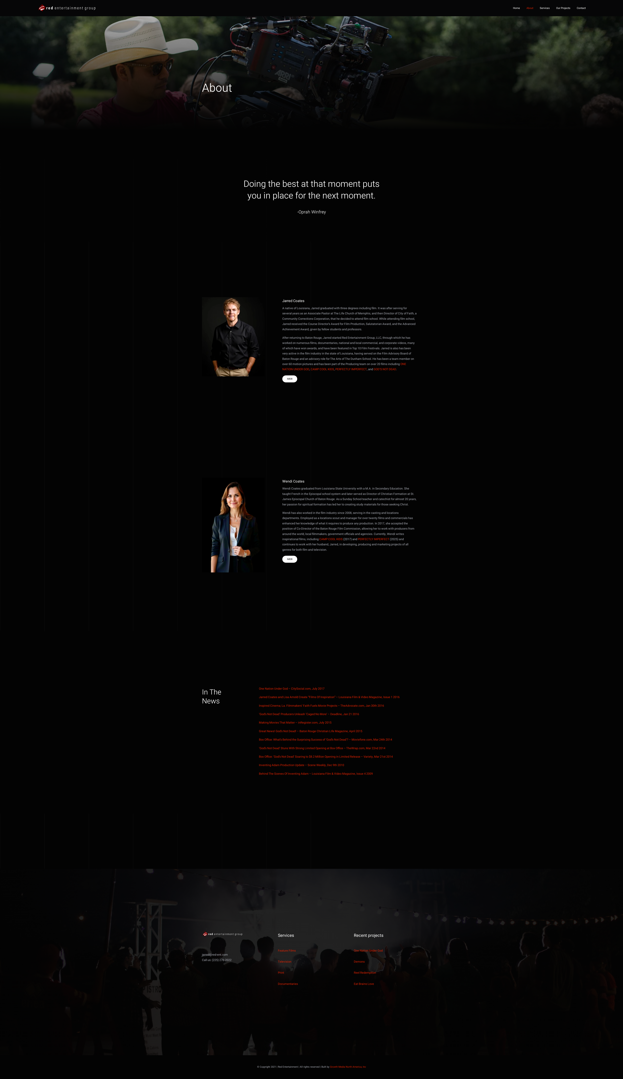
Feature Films (287, 951)
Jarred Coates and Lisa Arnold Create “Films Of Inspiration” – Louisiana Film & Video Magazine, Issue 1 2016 (329, 697)
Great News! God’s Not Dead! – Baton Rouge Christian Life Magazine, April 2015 (310, 731)
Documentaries (288, 984)
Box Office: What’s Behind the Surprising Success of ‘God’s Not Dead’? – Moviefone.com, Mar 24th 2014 (325, 740)
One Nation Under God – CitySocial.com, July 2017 (291, 689)
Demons (359, 962)
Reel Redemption (365, 973)
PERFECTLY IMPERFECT (351, 369)
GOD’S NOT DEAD (385, 369)
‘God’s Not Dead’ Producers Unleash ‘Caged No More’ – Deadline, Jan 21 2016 (309, 714)
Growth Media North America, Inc (348, 1067)
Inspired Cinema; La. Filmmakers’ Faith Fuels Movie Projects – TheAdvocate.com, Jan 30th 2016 (321, 706)
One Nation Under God (368, 951)
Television (284, 962)
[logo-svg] (66, 5)
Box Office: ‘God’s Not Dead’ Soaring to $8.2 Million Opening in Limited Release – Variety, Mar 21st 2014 (326, 757)
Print (281, 973)
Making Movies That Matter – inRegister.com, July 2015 (295, 722)
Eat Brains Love (364, 984)
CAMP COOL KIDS (322, 369)
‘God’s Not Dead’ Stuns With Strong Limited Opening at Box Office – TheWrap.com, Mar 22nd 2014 (322, 748)
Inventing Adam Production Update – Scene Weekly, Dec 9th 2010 (301, 765)
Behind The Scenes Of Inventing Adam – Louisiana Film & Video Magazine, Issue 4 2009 (316, 774)
